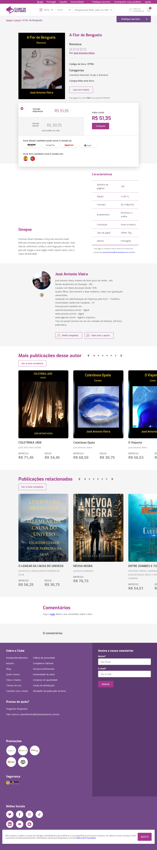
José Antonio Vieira (84, 53)
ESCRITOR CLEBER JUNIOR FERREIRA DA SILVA (38, 572)
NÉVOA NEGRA (82, 566)
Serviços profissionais (43, 668)
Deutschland (77, 1)
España (63, 1)
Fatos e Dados (13, 679)
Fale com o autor (101, 335)
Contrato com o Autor (17, 691)
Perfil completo (70, 335)
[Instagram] (29, 814)
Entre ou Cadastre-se (138, 10)
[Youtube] (19, 824)
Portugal (51, 1)
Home (9, 20)
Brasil (40, 1)
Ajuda (148, 1)
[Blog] (29, 824)
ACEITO (145, 836)
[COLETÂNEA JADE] (43, 404)
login (52, 614)
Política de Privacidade (85, 838)
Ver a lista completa (32, 363)
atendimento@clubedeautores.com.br (119, 252)
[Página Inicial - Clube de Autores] (16, 10)
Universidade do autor (44, 674)
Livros (17, 20)
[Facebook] (19, 814)
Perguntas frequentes (17, 708)
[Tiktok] (39, 814)
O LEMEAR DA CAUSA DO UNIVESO (40, 566)
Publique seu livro (101, 1)
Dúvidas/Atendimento (17, 657)
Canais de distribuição (44, 685)
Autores (10, 663)
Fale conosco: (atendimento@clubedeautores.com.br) (32, 714)
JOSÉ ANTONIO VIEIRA (29, 447)
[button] (88, 356)
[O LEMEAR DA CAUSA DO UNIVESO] (43, 528)
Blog (8, 668)
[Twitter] (9, 814)
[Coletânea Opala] (98, 404)
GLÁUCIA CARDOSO (83, 570)
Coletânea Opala (84, 442)
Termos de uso (13, 685)
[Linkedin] (9, 824)
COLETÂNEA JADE (30, 442)
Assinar (106, 684)
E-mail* (102, 668)
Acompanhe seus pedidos (127, 1)
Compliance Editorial (43, 663)
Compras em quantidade (45, 679)
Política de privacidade (44, 657)
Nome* (102, 656)
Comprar (100, 126)
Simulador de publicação (49, 691)
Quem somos (13, 674)
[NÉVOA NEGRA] (98, 528)
